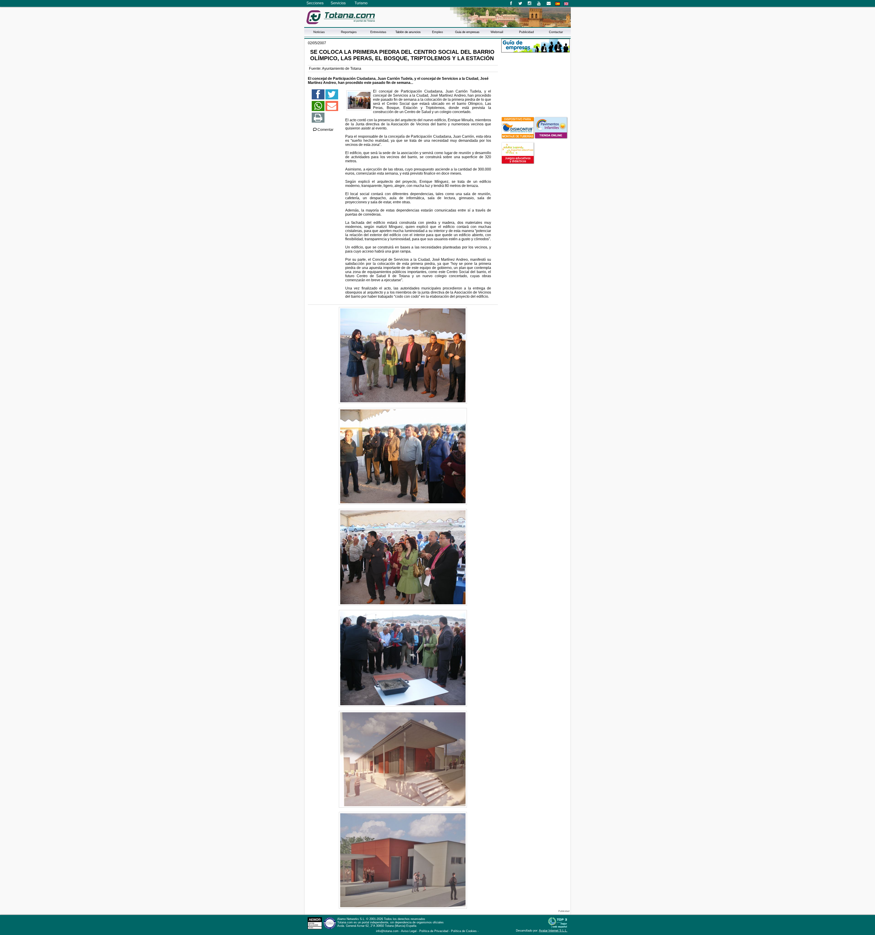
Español (557, 3)
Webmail (497, 32)
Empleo (437, 32)
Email (548, 3)
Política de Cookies (464, 931)
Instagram (529, 3)
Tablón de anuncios (407, 32)
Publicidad (526, 32)
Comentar (325, 130)
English (566, 3)
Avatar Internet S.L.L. (553, 930)
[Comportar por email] (331, 108)
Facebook (511, 3)
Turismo (361, 3)
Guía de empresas (467, 32)
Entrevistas (378, 32)
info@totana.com (387, 931)
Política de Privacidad (433, 931)
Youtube (539, 3)
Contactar (556, 32)
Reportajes (349, 32)
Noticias (319, 32)
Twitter (520, 3)
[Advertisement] (535, 84)
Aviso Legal (409, 931)
